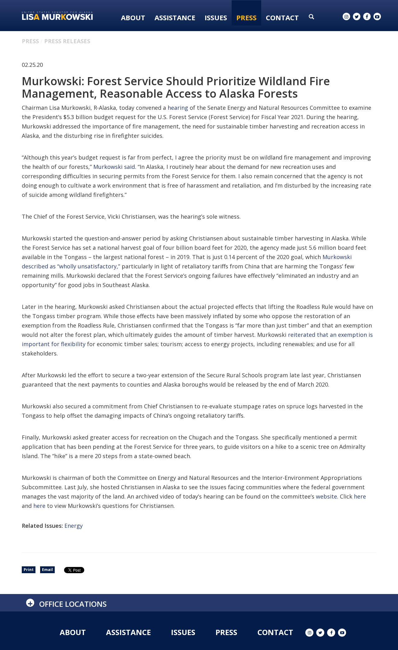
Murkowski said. (114, 166)
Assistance (175, 17)
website (326, 496)
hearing (178, 107)
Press (246, 17)
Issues (216, 17)
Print (29, 569)
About (133, 17)
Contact (282, 17)
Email (47, 569)
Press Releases (67, 41)
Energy (73, 525)
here (360, 496)
